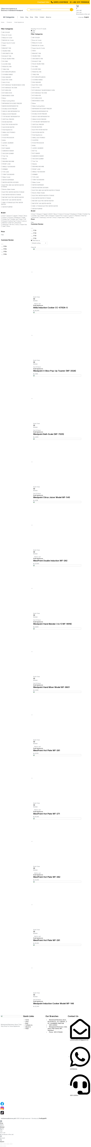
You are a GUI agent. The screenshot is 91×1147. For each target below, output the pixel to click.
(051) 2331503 (61, 2)
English (86, 17)
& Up (34, 230)
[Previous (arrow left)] (1, 1146)
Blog (27, 17)
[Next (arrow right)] (4, 1146)
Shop (31, 17)
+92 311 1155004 (80, 2)
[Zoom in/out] (1, 1144)
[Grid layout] (40, 240)
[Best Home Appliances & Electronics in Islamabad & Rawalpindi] (12, 9)
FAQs (36, 17)
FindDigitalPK (43, 1118)
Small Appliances (38, 305)
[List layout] (42, 240)
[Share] (7, 1144)
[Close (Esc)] (11, 1144)
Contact (42, 17)
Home (22, 17)
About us (48, 17)
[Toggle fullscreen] (4, 1144)
